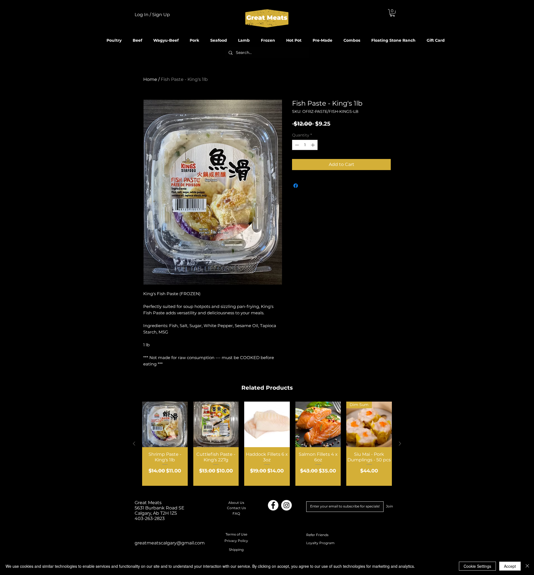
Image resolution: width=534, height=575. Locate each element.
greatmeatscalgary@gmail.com (170, 543)
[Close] (527, 566)
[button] (392, 13)
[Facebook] (273, 505)
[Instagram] (286, 505)
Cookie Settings (477, 566)
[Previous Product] (134, 443)
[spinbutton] (305, 145)
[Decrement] (296, 145)
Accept (510, 566)
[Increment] (313, 145)
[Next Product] (400, 443)
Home (150, 79)
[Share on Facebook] (295, 185)
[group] (267, 443)
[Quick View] (165, 424)
